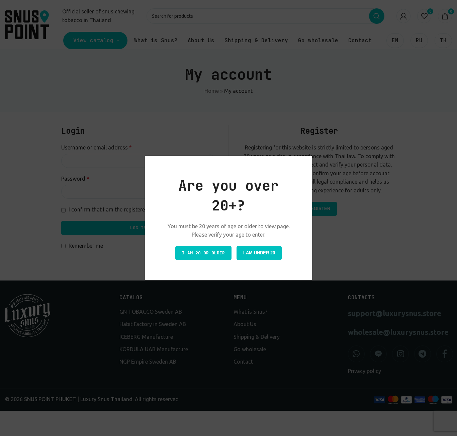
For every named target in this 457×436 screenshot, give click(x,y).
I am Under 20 (259, 252)
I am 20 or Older (203, 253)
